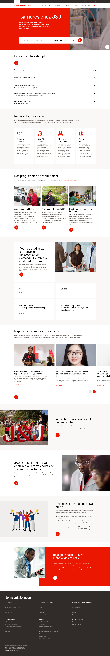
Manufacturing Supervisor (22, 70)
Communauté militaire (24, 209)
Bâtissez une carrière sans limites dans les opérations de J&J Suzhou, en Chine (72, 374)
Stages (22, 289)
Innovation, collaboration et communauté (73, 421)
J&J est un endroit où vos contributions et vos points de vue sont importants (34, 466)
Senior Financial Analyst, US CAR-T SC (27, 78)
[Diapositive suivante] (94, 391)
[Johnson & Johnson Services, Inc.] (22, 5)
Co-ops (64, 289)
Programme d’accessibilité (53, 209)
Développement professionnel (20, 368)
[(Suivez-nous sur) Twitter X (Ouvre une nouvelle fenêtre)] (78, 624)
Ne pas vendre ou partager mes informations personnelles (14, 647)
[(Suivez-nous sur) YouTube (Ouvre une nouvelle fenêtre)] (73, 624)
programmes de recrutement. (69, 180)
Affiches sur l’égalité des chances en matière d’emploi (14, 645)
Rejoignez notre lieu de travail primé (75, 505)
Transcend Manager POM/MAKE (25, 86)
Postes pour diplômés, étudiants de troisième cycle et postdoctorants (74, 308)
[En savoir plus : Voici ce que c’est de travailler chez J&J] (24, 427)
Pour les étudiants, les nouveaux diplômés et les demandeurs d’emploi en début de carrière (33, 255)
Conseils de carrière (101, 368)
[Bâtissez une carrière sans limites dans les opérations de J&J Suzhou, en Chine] (76, 355)
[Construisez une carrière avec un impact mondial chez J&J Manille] (34, 355)
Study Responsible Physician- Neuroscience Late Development (34, 93)
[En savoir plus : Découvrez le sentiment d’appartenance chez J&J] (86, 473)
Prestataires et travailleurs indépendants (80, 210)
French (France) (89, 1)
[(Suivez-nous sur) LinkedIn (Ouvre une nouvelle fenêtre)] (80, 624)
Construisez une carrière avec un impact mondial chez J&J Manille (28, 373)
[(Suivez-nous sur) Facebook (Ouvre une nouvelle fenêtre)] (75, 624)
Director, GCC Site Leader (23, 101)
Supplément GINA (26, 645)
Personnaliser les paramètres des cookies (48, 629)
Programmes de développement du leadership (32, 307)
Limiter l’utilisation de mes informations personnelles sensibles (15, 648)
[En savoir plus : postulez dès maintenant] (24, 519)
